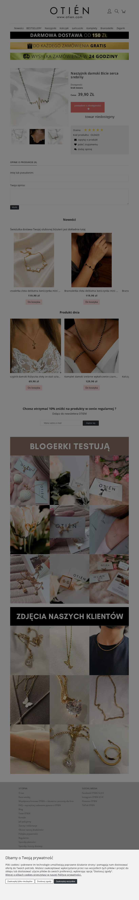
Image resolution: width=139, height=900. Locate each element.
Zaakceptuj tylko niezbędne (20, 881)
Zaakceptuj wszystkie (65, 881)
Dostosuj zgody (44, 881)
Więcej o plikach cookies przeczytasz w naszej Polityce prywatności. (43, 874)
